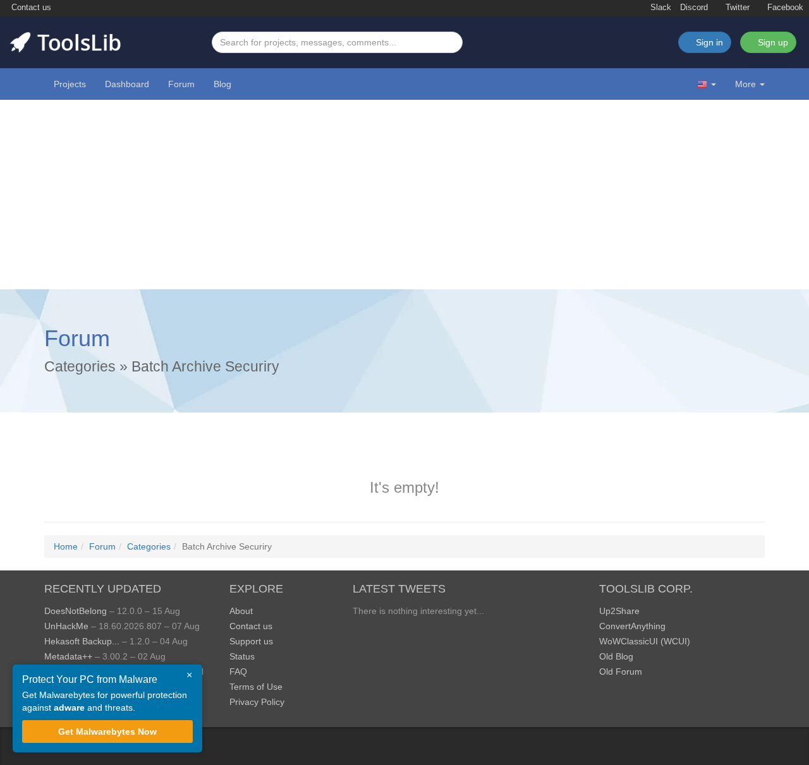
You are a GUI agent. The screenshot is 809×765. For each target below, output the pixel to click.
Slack (659, 7)
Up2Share (619, 611)
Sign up (771, 42)
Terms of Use (256, 687)
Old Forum (620, 671)
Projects (70, 84)
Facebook (784, 7)
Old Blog (616, 656)
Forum (181, 84)
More (745, 84)
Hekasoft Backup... (81, 641)
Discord (694, 7)
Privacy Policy (256, 702)
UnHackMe (66, 626)
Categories (80, 366)
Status (242, 656)
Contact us (30, 7)
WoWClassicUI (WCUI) (644, 641)
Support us (251, 641)
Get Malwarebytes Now (107, 731)
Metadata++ (68, 656)
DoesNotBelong (75, 611)
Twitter (736, 7)
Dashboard (127, 84)
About (241, 611)
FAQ (238, 671)
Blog (222, 84)
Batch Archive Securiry (205, 366)
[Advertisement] (404, 194)
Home (66, 546)
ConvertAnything (632, 626)
